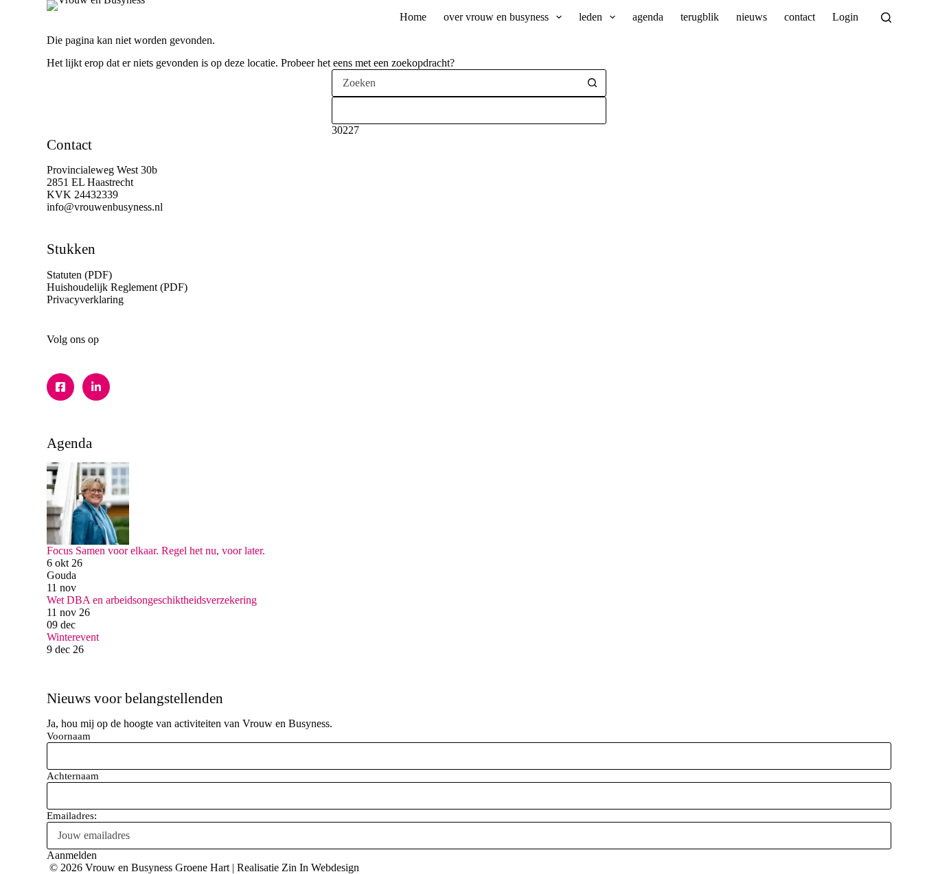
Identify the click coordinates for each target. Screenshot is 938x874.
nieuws (751, 17)
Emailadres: (72, 815)
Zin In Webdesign (320, 867)
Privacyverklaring (85, 299)
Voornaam (69, 736)
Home (413, 17)
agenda (647, 17)
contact (799, 17)
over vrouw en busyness (496, 17)
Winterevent (73, 637)
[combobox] (456, 83)
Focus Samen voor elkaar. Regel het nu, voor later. (156, 550)
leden (590, 17)
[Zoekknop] (593, 83)
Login (845, 17)
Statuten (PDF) (79, 275)
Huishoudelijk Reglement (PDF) (117, 287)
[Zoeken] (886, 17)
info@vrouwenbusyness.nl (105, 207)
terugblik (699, 17)
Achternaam (73, 775)
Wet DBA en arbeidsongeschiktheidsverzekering (152, 600)
